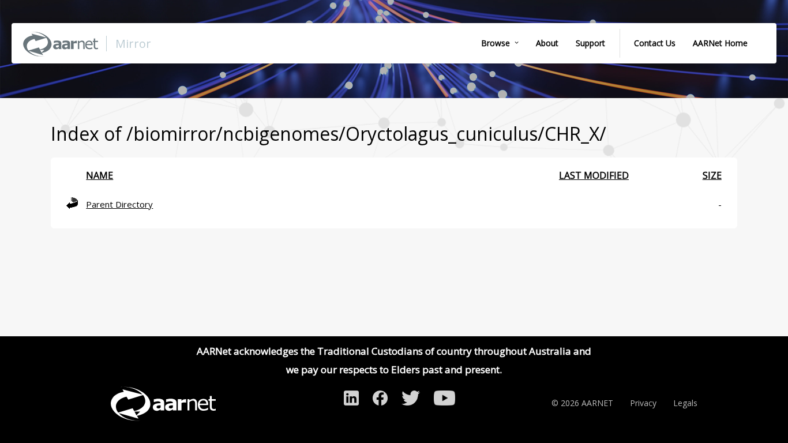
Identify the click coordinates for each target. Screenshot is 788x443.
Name (99, 175)
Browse (495, 42)
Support (590, 42)
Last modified (594, 175)
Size (712, 175)
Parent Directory (119, 204)
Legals (685, 402)
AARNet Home (720, 42)
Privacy (643, 402)
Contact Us (655, 42)
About (547, 42)
